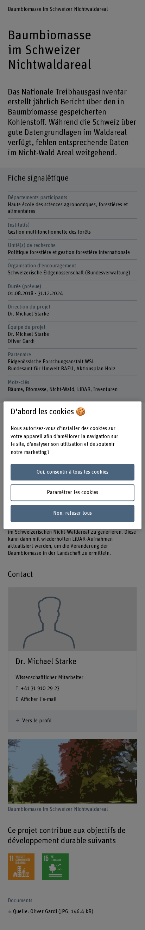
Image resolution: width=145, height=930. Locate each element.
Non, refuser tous (72, 513)
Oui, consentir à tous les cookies (72, 472)
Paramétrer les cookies (72, 492)
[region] (72, 465)
